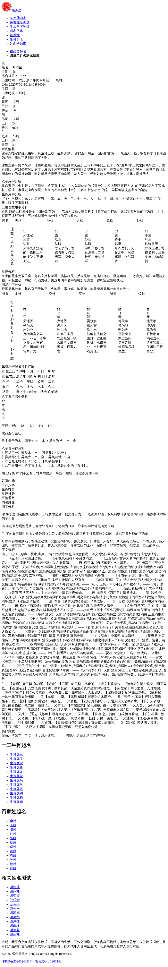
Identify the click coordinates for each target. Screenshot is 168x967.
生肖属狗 (16, 797)
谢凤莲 (15, 921)
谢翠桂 (15, 925)
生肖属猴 (16, 789)
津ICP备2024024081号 (17, 961)
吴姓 (13, 859)
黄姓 (13, 851)
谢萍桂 (15, 891)
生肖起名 (16, 39)
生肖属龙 (16, 771)
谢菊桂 (15, 934)
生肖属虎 (16, 763)
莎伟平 (15, 904)
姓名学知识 (18, 43)
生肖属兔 (16, 767)
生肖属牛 (16, 759)
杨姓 (13, 842)
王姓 (13, 825)
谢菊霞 (15, 895)
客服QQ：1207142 (48, 961)
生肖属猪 (16, 802)
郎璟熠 (15, 900)
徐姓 (13, 864)
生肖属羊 (16, 784)
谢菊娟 (15, 917)
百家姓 (15, 35)
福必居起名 (18, 51)
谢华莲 (15, 887)
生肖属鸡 (16, 793)
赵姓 (13, 846)
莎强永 (15, 908)
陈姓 (13, 838)
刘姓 (13, 834)
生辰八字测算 (20, 26)
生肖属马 (16, 780)
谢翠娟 (15, 913)
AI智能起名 (18, 18)
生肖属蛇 (16, 776)
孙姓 (13, 868)
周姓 (13, 855)
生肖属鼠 (16, 754)
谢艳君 (15, 930)
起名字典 (16, 31)
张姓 (13, 829)
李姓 (13, 821)
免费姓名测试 (20, 22)
